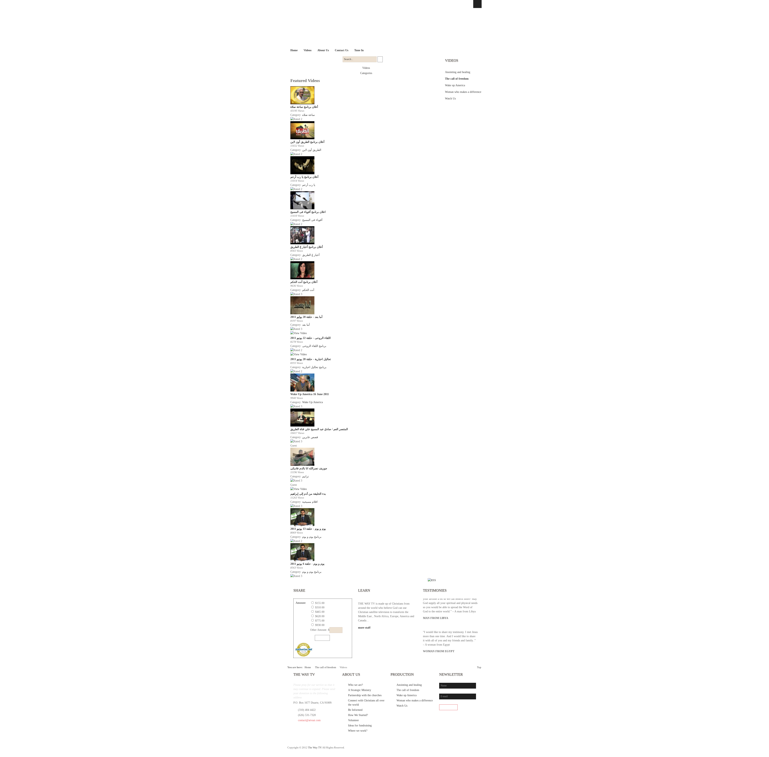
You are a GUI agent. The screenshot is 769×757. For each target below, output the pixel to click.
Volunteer (353, 720)
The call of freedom (457, 78)
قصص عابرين (310, 437)
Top (479, 667)
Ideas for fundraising (360, 725)
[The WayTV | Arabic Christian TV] (381, 27)
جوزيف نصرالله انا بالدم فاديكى (308, 468)
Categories (366, 73)
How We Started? (358, 715)
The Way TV (314, 747)
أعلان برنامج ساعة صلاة (304, 106)
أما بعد (306, 324)
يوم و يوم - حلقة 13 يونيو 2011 (308, 528)
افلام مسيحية (310, 501)
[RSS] (478, 749)
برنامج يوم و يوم (311, 536)
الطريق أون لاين (311, 149)
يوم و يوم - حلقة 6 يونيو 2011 (307, 563)
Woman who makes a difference (463, 91)
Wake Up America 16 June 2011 (309, 394)
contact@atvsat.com (309, 720)
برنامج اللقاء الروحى (314, 345)
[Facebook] (453, 749)
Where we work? (357, 730)
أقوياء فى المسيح (312, 219)
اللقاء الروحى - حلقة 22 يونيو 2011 (310, 337)
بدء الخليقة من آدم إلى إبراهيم (308, 493)
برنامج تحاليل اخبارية (314, 367)
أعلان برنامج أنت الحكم (303, 281)
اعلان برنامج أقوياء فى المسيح (308, 211)
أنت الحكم (308, 289)
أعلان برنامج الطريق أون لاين (307, 141)
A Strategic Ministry (359, 690)
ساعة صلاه (308, 114)
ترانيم (305, 476)
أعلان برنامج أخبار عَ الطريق (306, 246)
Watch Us (450, 98)
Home (308, 667)
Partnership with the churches (364, 695)
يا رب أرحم (308, 184)
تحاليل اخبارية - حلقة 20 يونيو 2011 (310, 359)
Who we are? (355, 684)
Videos (366, 67)
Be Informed (355, 709)
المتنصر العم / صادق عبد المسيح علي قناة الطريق (319, 429)
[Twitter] (461, 749)
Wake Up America (312, 402)
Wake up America (455, 85)
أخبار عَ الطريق (311, 254)
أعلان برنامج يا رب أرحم (304, 176)
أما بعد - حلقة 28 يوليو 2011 (306, 316)
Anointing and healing (457, 72)
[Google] (470, 749)
